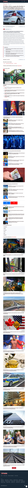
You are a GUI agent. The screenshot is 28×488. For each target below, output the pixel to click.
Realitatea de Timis (13, 482)
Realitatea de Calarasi (3, 482)
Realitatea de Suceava (11, 26)
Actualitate (8, 3)
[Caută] (22, 1)
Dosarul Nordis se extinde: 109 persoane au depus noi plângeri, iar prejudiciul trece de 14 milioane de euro (13, 408)
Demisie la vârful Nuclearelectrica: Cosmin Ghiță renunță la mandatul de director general (16, 197)
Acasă (4, 3)
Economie (6, 88)
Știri (6, 3)
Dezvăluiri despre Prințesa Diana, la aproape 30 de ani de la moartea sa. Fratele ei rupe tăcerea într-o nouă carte (15, 90)
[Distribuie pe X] (24, 26)
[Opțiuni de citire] (26, 486)
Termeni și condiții (5, 475)
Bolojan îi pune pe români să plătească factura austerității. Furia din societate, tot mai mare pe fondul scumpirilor (15, 56)
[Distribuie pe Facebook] (21, 26)
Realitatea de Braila (23, 482)
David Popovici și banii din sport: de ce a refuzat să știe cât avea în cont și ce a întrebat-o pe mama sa (13, 351)
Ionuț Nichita (23, 311)
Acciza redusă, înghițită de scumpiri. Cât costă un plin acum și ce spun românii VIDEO (15, 190)
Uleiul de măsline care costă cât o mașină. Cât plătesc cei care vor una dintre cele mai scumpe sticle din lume (13, 370)
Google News (20, 65)
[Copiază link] (19, 26)
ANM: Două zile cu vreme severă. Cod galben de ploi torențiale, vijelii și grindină (14, 51)
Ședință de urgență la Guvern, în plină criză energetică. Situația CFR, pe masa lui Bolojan (16, 221)
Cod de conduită (16, 475)
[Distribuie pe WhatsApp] (22, 26)
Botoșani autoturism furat (9, 63)
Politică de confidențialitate (11, 475)
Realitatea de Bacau (8, 482)
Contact (2, 475)
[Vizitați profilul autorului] (4, 26)
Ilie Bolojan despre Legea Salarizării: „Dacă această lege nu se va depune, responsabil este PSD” (16, 153)
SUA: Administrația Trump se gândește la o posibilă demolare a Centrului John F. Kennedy (15, 164)
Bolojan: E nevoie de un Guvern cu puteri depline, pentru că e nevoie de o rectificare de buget (16, 160)
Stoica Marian (23, 253)
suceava (15, 63)
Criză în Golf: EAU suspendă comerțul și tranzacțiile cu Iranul (13, 87)
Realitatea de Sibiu (18, 482)
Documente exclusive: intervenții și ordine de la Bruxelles (12, 150)
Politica (4, 86)
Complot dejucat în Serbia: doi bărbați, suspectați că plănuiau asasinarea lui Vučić (14, 49)
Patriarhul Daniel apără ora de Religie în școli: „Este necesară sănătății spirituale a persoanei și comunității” (16, 131)
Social (5, 91)
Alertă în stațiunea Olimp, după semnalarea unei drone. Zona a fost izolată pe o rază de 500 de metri (14, 53)
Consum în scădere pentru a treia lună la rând (10, 183)
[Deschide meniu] (24, 1)
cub (4, 63)
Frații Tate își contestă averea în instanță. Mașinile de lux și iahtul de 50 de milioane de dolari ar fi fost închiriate (14, 446)
